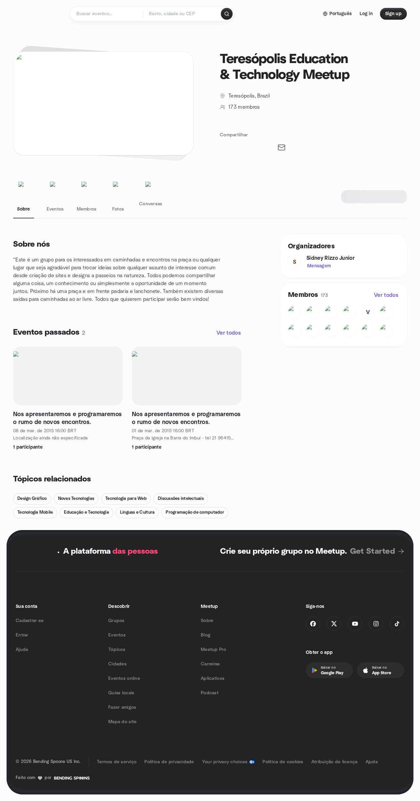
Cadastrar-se (30, 620)
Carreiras (210, 664)
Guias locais (121, 693)
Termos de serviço (117, 762)
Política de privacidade (169, 762)
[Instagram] (376, 623)
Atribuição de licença (334, 762)
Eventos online (124, 678)
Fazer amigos (122, 707)
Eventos (117, 635)
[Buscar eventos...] (227, 14)
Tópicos (116, 649)
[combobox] (182, 14)
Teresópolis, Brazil (249, 96)
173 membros (244, 107)
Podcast (210, 693)
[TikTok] (397, 623)
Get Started (372, 551)
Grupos (116, 620)
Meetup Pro (213, 649)
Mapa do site (122, 722)
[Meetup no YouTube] (355, 623)
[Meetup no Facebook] (313, 623)
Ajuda (22, 649)
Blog (205, 635)
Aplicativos (212, 678)
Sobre (207, 620)
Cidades (117, 664)
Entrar (22, 635)
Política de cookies (282, 762)
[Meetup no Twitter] (334, 623)
